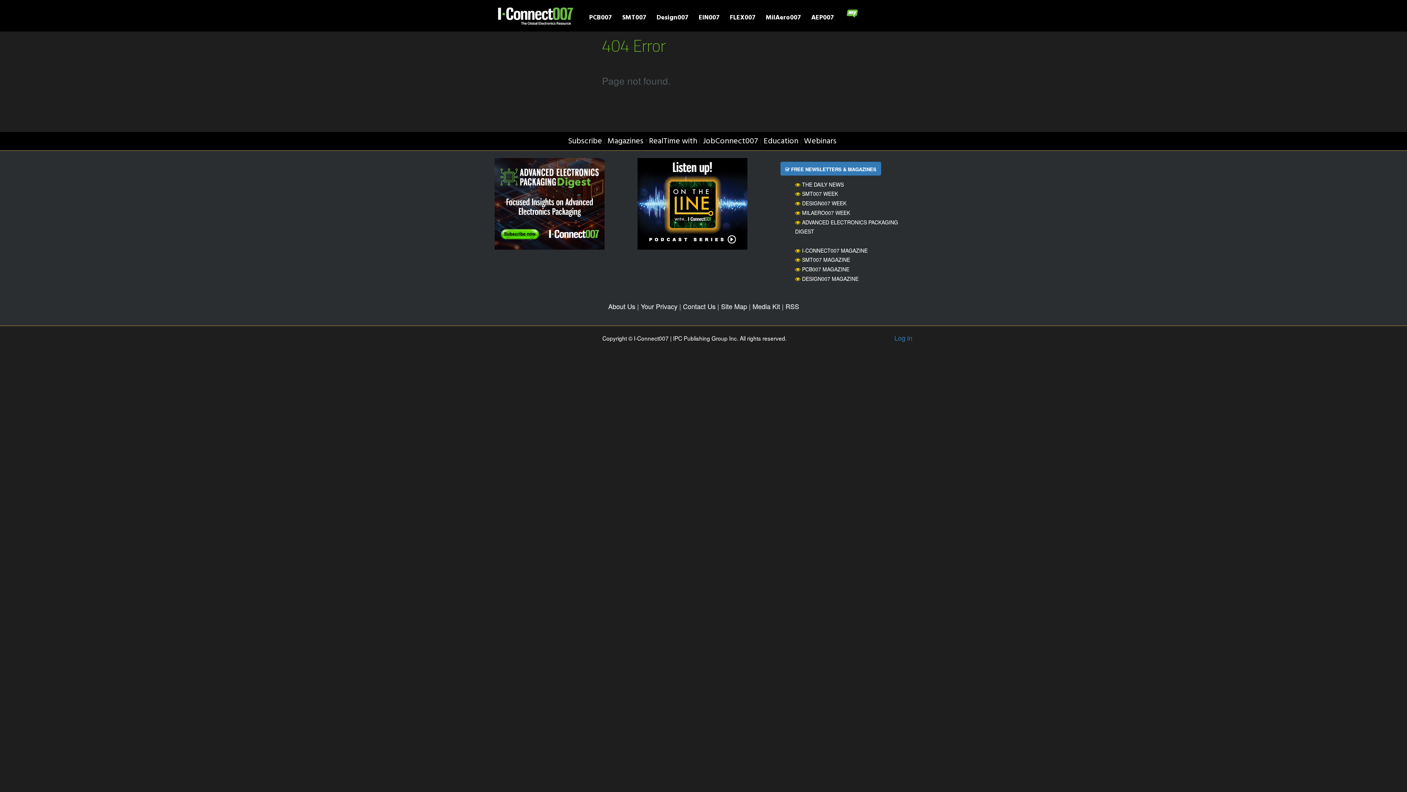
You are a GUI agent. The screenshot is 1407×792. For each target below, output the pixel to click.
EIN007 (709, 18)
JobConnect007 (730, 141)
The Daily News (823, 184)
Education (781, 141)
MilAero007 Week (826, 212)
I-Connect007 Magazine (835, 250)
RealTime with (673, 141)
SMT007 (634, 18)
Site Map (734, 306)
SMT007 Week (820, 193)
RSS (792, 306)
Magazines (625, 141)
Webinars (820, 141)
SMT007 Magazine (826, 259)
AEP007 (822, 18)
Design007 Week (824, 203)
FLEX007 (743, 18)
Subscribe (585, 141)
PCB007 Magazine (825, 269)
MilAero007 (783, 18)
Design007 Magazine (830, 278)
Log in (903, 337)
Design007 (672, 18)
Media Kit (766, 306)
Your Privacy (659, 306)
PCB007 (600, 18)
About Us (621, 306)
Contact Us (699, 306)
